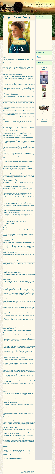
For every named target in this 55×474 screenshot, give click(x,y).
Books (21, 14)
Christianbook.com (36, 464)
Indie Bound (27, 467)
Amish (32, 14)
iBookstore (45, 464)
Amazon (9, 464)
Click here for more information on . (12, 458)
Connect (37, 14)
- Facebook (40, 58)
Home (17, 14)
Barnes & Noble (18, 464)
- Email (39, 57)
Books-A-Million (27, 464)
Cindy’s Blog (26, 14)
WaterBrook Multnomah (30, 472)
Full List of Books (44, 67)
